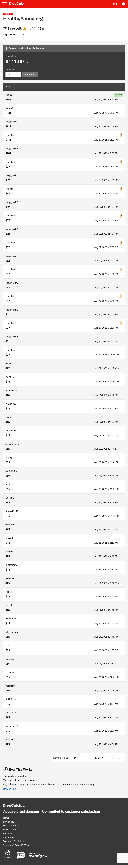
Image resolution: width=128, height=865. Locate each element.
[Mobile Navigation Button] (4, 3)
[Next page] (120, 757)
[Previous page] (112, 757)
